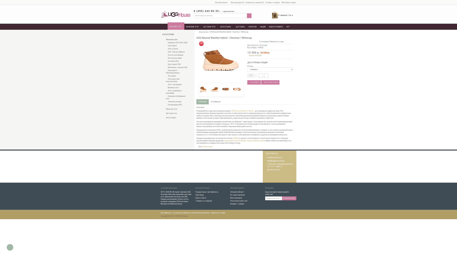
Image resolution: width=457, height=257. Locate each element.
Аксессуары (225, 27)
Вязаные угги (173, 87)
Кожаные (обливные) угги (175, 97)
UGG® (235, 138)
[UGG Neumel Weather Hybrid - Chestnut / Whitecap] (221, 60)
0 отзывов (263, 41)
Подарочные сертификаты (207, 192)
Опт (288, 27)
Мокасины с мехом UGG (177, 67)
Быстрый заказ (271, 82)
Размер (250, 66)
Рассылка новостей (238, 201)
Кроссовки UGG (174, 64)
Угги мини (171, 76)
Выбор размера (276, 27)
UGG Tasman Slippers (176, 52)
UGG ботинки (207, 147)
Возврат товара (237, 204)
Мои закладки (236, 198)
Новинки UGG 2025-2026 (177, 43)
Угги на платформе (175, 55)
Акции (263, 27)
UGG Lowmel (172, 49)
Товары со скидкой (204, 201)
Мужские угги (192, 27)
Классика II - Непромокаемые (173, 71)
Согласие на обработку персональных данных (191, 213)
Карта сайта (201, 198)
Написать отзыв (277, 41)
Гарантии (252, 27)
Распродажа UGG (174, 105)
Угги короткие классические (173, 80)
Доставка (240, 27)
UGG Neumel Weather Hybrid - (243, 111)
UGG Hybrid (172, 46)
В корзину (254, 82)
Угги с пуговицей (174, 84)
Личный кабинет (237, 192)
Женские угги (175, 26)
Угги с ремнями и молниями (174, 92)
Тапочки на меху (174, 102)
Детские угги (209, 27)
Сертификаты (166, 213)
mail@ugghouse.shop (275, 161)
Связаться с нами (218, 213)
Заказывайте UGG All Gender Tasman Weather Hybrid (244, 141)
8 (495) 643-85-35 (274, 157)
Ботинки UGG (173, 61)
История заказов (237, 195)
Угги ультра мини (174, 58)
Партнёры (200, 195)
